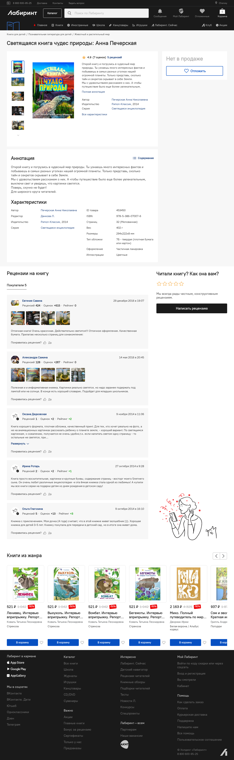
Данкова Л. (48, 216)
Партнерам (128, 729)
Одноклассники (18, 712)
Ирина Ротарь (31, 466)
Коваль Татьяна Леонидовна (24, 621)
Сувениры (71, 701)
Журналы (70, 676)
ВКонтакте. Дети (18, 699)
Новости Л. (128, 701)
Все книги (71, 663)
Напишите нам (187, 727)
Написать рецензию (192, 308)
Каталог (52, 13)
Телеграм (13, 724)
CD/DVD (69, 694)
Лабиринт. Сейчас (166, 25)
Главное (42, 25)
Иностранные (79, 25)
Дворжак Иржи (179, 621)
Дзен (10, 718)
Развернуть (18, 443)
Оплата (182, 708)
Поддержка (185, 721)
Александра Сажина (35, 357)
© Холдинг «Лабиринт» (192, 749)
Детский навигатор (134, 669)
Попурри (216, 626)
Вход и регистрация (191, 673)
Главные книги (74, 723)
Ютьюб (11, 706)
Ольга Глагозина (32, 508)
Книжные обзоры (132, 682)
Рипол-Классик (121, 104)
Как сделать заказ (190, 702)
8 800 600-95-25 (187, 754)
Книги (59, 25)
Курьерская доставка (192, 714)
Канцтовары (120, 25)
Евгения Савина (32, 300)
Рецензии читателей (135, 676)
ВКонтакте (14, 693)
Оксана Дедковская (34, 414)
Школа (100, 25)
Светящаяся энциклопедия (128, 108)
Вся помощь (185, 733)
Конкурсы (127, 707)
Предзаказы (72, 748)
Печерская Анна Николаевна (130, 99)
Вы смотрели (186, 680)
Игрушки (141, 25)
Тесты (124, 694)
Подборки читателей (135, 688)
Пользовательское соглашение (199, 740)
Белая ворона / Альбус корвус (184, 628)
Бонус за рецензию (77, 729)
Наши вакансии (131, 736)
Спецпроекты (130, 713)
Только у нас (73, 742)
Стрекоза (13, 626)
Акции (223, 25)
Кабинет (183, 686)
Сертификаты (73, 736)
